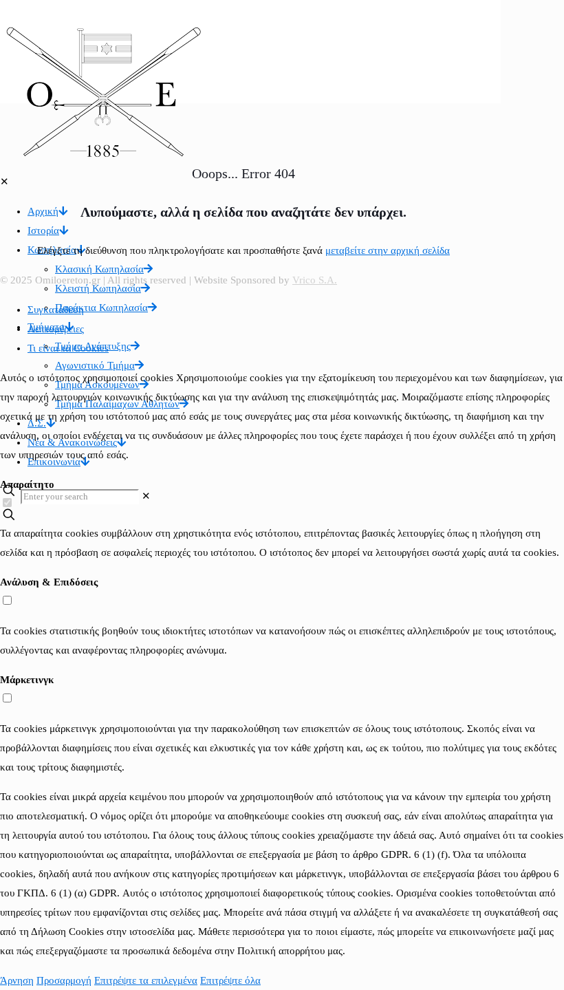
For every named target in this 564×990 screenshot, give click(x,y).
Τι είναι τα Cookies (68, 348)
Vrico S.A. (314, 280)
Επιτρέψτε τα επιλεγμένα (145, 980)
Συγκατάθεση (56, 309)
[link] (146, 496)
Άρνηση (17, 980)
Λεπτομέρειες (56, 328)
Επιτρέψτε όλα (230, 980)
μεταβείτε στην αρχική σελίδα (387, 250)
